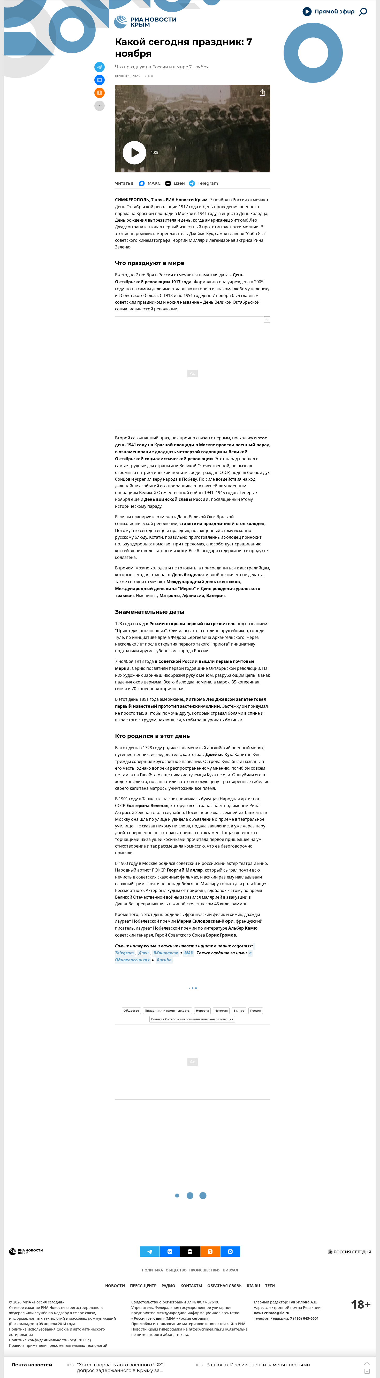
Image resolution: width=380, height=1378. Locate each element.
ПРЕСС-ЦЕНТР (143, 1287)
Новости (202, 1010)
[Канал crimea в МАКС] (230, 1251)
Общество (131, 1010)
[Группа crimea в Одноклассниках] (210, 1251)
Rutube (164, 960)
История (221, 1010)
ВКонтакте (166, 953)
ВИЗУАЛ (230, 1271)
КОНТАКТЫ (191, 1287)
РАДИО (168, 1287)
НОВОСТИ (115, 1287)
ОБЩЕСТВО (176, 1271)
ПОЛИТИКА (152, 1271)
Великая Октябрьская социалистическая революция (192, 1019)
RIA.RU (253, 1287)
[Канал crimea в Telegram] (149, 1251)
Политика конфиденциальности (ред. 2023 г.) (50, 1340)
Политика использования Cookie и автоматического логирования (57, 1332)
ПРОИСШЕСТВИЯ (205, 1271)
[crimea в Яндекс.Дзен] (190, 1251)
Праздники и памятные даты (167, 1010)
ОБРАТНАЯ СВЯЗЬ (224, 1287)
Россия (255, 1010)
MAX (188, 953)
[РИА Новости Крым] (145, 22)
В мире (239, 1010)
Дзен (144, 953)
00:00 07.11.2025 (127, 76)
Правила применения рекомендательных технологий (58, 1346)
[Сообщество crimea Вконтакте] (170, 1251)
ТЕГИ (270, 1287)
